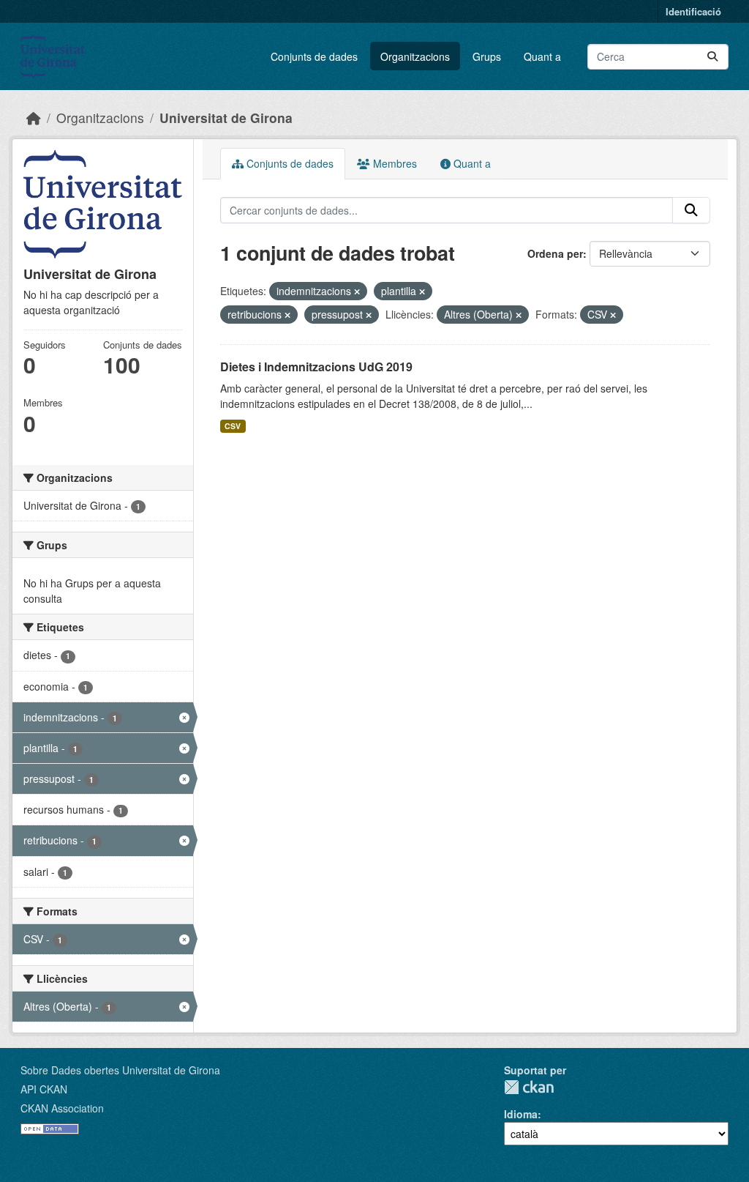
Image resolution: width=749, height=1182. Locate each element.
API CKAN (43, 1089)
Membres (393, 163)
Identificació (693, 11)
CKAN (529, 1087)
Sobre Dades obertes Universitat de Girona (120, 1070)
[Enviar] (712, 57)
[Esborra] (357, 291)
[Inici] (33, 117)
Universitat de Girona (226, 117)
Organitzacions (415, 56)
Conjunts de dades (314, 56)
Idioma (521, 1114)
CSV (233, 425)
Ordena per (555, 253)
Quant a (542, 56)
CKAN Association (62, 1108)
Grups (487, 56)
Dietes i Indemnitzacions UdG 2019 (316, 366)
